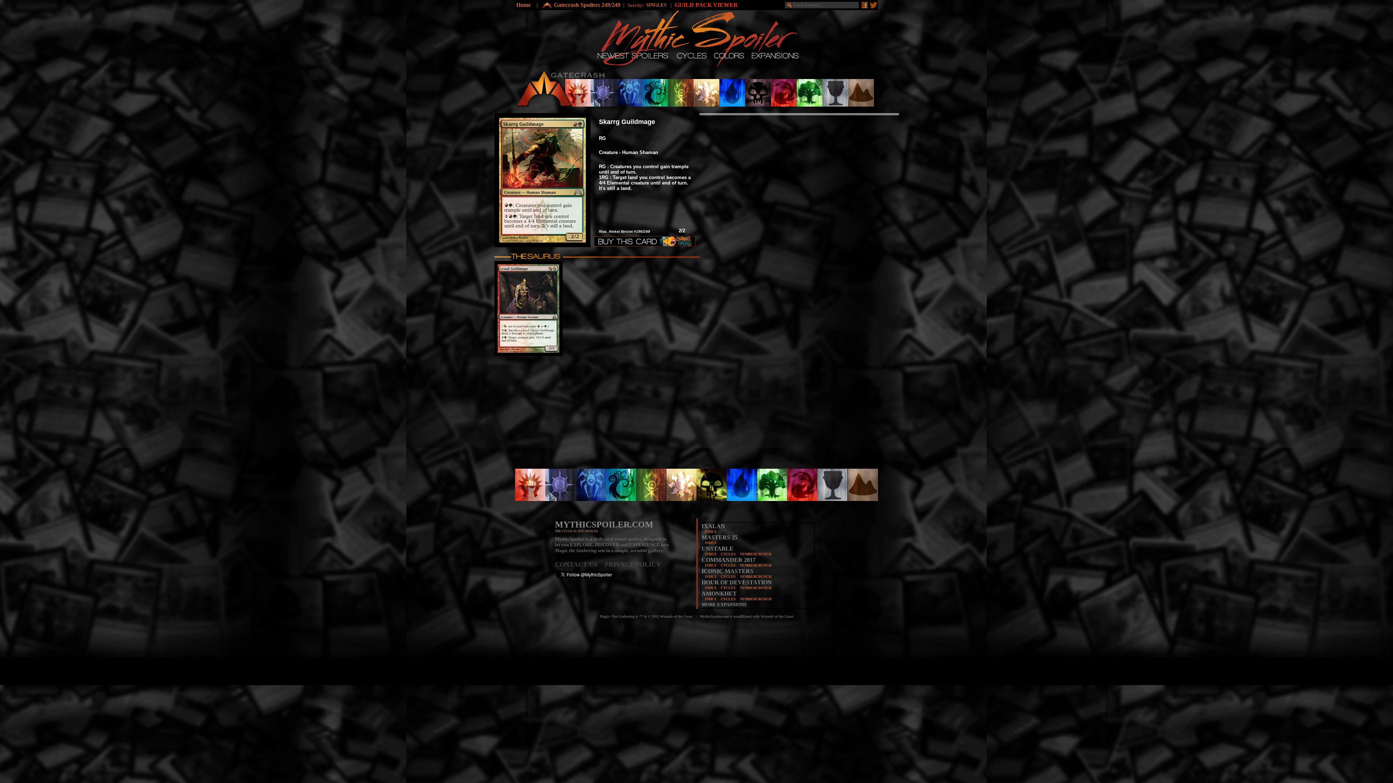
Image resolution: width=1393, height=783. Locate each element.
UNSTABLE (718, 549)
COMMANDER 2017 (729, 560)
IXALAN (713, 526)
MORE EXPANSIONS (724, 604)
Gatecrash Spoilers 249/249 (587, 5)
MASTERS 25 (719, 537)
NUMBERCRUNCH (756, 554)
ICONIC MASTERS (727, 571)
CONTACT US (580, 564)
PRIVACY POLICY (633, 564)
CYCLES (728, 554)
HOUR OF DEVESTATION (737, 582)
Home (523, 5)
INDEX (710, 532)
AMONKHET (719, 594)
